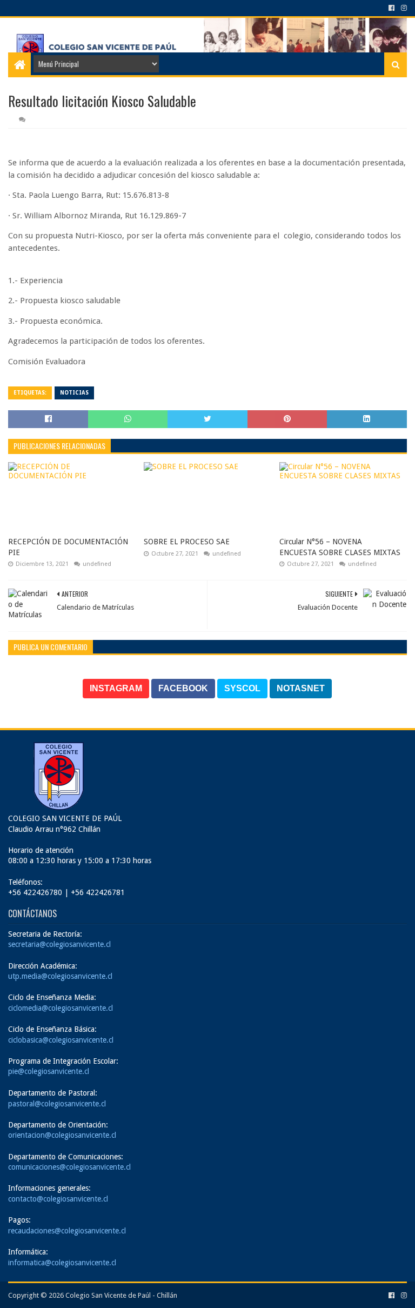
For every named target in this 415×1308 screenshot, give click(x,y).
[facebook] (391, 8)
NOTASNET (301, 688)
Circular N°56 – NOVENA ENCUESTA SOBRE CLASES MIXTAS (339, 547)
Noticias (74, 393)
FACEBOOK (183, 688)
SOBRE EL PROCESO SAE (187, 541)
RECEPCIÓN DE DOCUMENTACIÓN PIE (68, 547)
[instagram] (403, 8)
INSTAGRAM (116, 688)
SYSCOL (242, 688)
